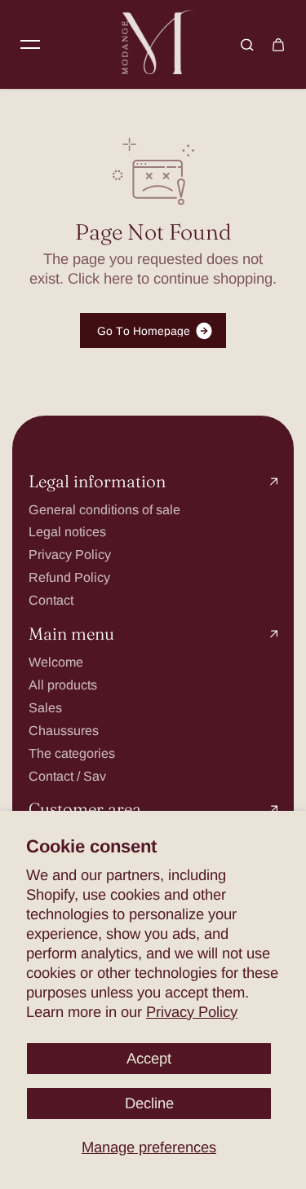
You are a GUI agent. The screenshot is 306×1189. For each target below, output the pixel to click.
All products (63, 684)
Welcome (56, 661)
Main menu (71, 634)
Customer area (85, 809)
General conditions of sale (104, 509)
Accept (148, 1058)
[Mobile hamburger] (30, 45)
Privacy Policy (191, 1011)
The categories (72, 753)
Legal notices (67, 531)
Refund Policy (69, 577)
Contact (51, 599)
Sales (45, 707)
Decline (149, 1103)
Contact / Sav (67, 775)
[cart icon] (278, 44)
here (118, 278)
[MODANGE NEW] (153, 44)
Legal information (97, 482)
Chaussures (64, 730)
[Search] (247, 44)
